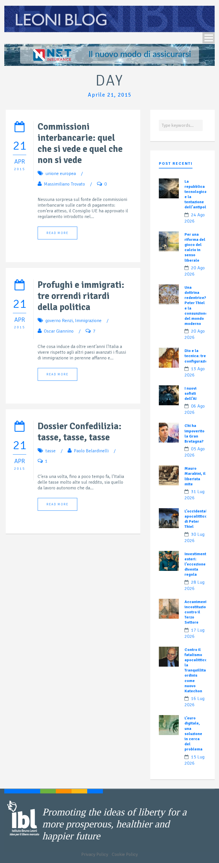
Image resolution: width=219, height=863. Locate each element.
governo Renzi (59, 320)
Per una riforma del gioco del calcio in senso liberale (194, 247)
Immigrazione (88, 320)
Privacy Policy (94, 854)
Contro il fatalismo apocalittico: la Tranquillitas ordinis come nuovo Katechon (196, 670)
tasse (50, 451)
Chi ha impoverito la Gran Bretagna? (194, 433)
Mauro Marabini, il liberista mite (195, 476)
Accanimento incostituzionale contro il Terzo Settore (199, 612)
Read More (57, 233)
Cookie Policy (125, 854)
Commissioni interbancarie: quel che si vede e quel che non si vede (80, 143)
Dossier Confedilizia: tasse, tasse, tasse (79, 432)
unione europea (60, 173)
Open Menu (208, 37)
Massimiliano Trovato (64, 184)
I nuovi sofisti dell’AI (190, 393)
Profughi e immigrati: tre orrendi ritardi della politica (81, 296)
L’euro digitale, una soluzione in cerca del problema (193, 734)
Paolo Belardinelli (91, 451)
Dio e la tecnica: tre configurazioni (197, 355)
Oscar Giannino (59, 331)
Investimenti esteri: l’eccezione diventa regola (195, 564)
